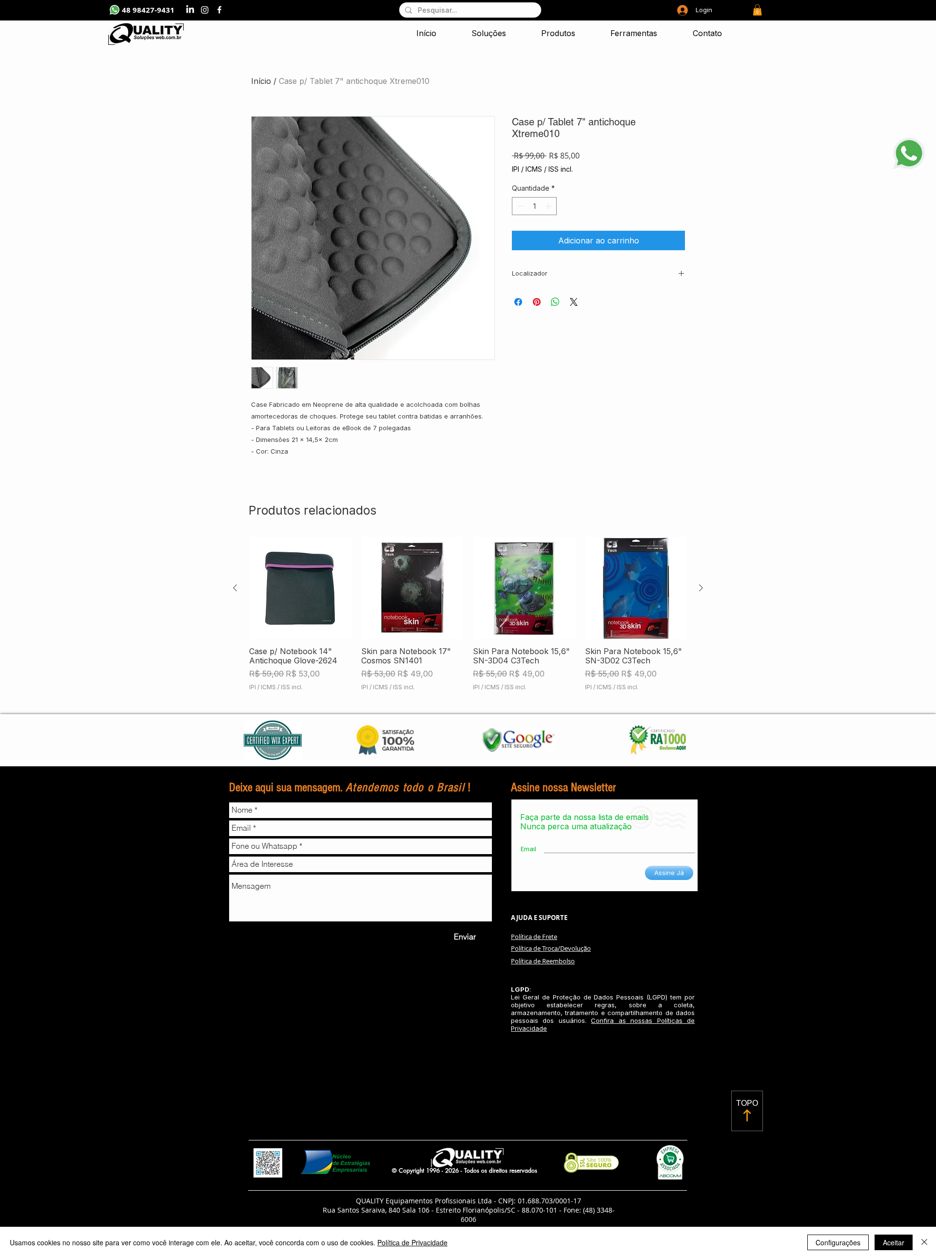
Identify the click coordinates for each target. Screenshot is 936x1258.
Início (261, 81)
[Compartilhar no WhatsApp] (555, 302)
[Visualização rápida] (300, 588)
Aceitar (893, 1242)
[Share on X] (574, 302)
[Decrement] (519, 206)
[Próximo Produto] (701, 588)
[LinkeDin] (190, 10)
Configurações (838, 1242)
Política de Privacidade (412, 1242)
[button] (757, 10)
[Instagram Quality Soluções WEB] (205, 10)
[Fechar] (924, 1242)
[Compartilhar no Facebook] (518, 302)
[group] (468, 619)
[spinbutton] (534, 206)
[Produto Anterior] (235, 588)
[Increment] (549, 206)
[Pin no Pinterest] (537, 302)
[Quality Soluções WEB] (219, 10)
